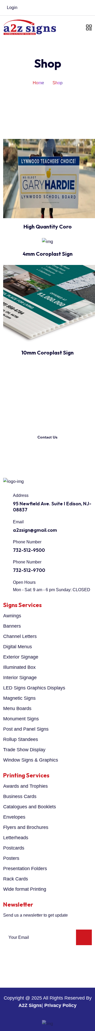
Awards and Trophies (25, 786)
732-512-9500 (29, 550)
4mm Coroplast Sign (48, 253)
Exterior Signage (20, 657)
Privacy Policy (60, 1005)
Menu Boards (17, 708)
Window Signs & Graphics (30, 760)
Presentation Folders (25, 868)
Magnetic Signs (19, 698)
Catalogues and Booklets (29, 806)
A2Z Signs (30, 1005)
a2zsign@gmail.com (35, 530)
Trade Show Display (24, 749)
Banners (12, 626)
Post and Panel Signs (26, 729)
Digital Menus (17, 646)
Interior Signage (20, 677)
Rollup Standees (20, 739)
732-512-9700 (29, 570)
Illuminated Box (19, 667)
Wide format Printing (24, 889)
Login (11, 7)
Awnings (12, 615)
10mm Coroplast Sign (47, 352)
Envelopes (14, 817)
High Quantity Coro (47, 226)
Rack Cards (15, 878)
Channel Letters (20, 636)
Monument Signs (21, 718)
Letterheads (15, 837)
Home (38, 83)
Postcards (13, 848)
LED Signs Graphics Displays (34, 688)
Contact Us (47, 437)
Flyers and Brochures (25, 827)
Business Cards (19, 796)
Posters (11, 858)
